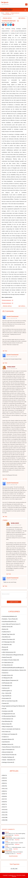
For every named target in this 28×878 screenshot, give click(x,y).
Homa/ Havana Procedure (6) (9, 754)
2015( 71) (4, 804)
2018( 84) (4, 796)
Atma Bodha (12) (6, 636)
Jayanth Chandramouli (12, 316)
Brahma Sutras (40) (6, 724)
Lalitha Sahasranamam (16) (8, 652)
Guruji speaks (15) (6, 698)
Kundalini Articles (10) (7, 675)
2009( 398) (4, 820)
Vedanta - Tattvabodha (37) (8, 759)
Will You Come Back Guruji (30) (9, 700)
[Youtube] (4, 2)
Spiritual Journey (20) (7, 626)
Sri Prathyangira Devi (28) (8, 642)
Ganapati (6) (5, 649)
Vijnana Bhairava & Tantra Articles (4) (11, 747)
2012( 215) (4, 812)
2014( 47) (4, 806)
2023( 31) (4, 783)
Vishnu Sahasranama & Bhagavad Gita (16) (12, 654)
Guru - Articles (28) (6, 693)
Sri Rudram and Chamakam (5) (9, 734)
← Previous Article (7, 18)
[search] (26, 4)
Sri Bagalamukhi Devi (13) (8, 713)
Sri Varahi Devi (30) (7, 644)
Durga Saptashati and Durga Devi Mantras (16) (13, 706)
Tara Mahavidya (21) (7, 685)
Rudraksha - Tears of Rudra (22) (10, 619)
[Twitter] (2, 2)
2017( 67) (4, 799)
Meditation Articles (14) (7, 744)
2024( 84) (4, 780)
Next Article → (22, 18)
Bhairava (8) (5, 647)
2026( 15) (4, 775)
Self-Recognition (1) (7, 690)
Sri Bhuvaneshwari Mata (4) (8, 716)
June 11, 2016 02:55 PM (12, 318)
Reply (5, 350)
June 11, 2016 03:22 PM (12, 356)
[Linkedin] (5, 2)
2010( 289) (4, 817)
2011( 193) (4, 814)
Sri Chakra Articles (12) (7, 662)
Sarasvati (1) (5, 672)
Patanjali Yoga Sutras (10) (8, 634)
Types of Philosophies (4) (8, 749)
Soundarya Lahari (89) (7, 711)
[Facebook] (1, 2)
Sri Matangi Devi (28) (7, 677)
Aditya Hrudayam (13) (7, 726)
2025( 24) (4, 778)
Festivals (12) (5, 703)
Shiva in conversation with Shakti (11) (11, 729)
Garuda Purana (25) (7, 657)
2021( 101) (4, 788)
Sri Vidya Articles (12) (7, 665)
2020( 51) (4, 791)
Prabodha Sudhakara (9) (8, 757)
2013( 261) (4, 809)
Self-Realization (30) (7, 683)
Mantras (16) (5, 629)
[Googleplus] (7, 2)
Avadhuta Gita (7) (6, 631)
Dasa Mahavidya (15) (7, 721)
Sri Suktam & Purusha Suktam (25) (10, 660)
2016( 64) (4, 801)
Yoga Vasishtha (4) (6, 695)
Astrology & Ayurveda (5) (8, 762)
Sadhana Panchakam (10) (8, 639)
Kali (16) (4, 708)
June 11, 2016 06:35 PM (16, 525)
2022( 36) (4, 785)
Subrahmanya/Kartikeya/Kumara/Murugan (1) (13, 667)
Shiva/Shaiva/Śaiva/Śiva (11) (9, 621)
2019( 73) (4, 793)
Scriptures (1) (5, 736)
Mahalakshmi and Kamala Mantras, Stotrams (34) (14, 670)
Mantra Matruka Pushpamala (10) (10, 680)
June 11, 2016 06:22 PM (12, 484)
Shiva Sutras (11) (6, 731)
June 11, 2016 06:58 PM (12, 579)
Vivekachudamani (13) (7, 718)
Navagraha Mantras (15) (8, 739)
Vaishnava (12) (5, 688)
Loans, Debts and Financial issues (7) (11, 624)
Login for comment (14, 601)
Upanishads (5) (6, 741)
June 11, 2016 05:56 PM (12, 368)
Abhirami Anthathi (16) (7, 752)
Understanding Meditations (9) (9, 616)
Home (2, 13)
